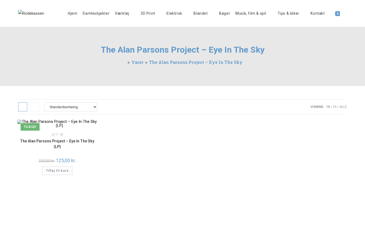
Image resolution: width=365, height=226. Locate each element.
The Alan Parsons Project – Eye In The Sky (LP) (57, 144)
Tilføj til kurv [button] (57, 171)
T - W (59, 135)
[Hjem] (124, 62)
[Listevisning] (34, 106)
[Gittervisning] (22, 106)
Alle (343, 107)
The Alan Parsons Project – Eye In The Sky (196, 62)
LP (53, 135)
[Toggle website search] (347, 13)
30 (335, 107)
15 (328, 107)
